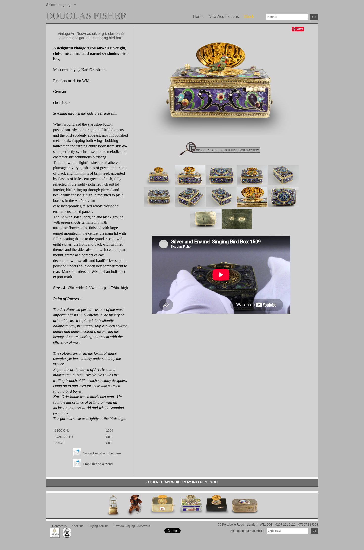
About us (77, 526)
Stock (249, 16)
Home (198, 16)
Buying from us (98, 526)
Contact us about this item (102, 453)
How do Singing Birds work (131, 526)
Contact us (59, 526)
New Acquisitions (223, 16)
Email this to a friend (98, 464)
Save (300, 29)
